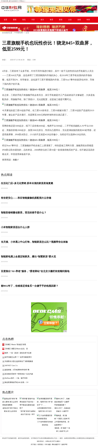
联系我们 (40, 444)
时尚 (88, 20)
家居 (60, 20)
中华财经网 (18, 33)
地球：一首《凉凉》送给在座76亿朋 (18, 353)
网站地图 (55, 444)
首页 (5, 20)
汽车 (33, 20)
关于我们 (33, 444)
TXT (59, 444)
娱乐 (42, 20)
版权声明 (64, 444)
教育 (51, 20)
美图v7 (16, 160)
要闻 (14, 20)
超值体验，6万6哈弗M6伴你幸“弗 (17, 370)
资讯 (24, 20)
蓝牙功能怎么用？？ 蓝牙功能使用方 (18, 357)
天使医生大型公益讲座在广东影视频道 (19, 361)
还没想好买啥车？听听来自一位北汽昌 (19, 374)
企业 (70, 20)
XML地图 (48, 444)
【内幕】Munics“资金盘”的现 (15, 344)
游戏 (79, 20)
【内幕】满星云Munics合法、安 (16, 349)
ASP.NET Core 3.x (11, 365)
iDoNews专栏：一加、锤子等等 (16, 378)
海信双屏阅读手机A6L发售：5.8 (16, 382)
